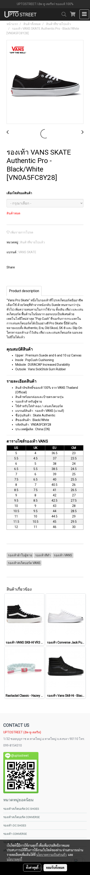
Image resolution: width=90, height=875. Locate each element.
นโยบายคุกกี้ (14, 859)
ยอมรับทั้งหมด (55, 868)
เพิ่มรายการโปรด (21, 232)
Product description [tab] (24, 291)
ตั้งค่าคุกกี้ (32, 868)
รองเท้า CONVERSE (15, 833)
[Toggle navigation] (84, 14)
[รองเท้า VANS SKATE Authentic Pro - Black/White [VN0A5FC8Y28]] (45, 82)
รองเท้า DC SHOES (14, 825)
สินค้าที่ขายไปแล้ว (32, 242)
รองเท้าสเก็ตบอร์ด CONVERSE (21, 817)
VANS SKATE (27, 252)
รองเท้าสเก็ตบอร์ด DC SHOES (21, 808)
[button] (62, 14)
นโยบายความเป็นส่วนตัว (51, 855)
